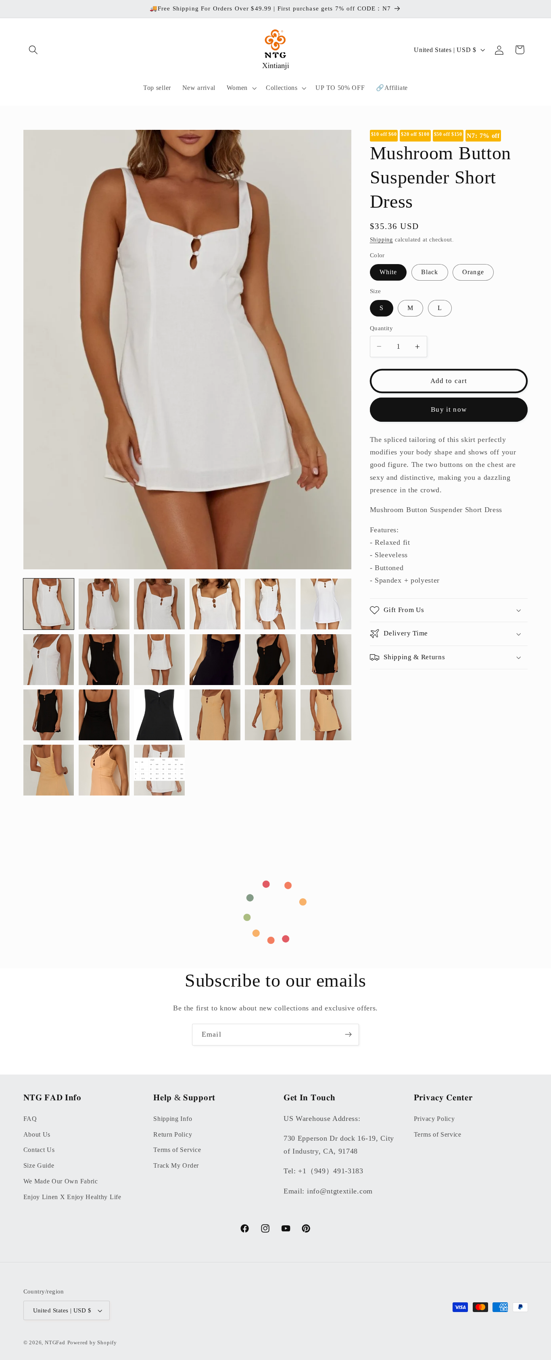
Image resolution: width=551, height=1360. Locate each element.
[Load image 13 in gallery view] (270, 659)
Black (429, 272)
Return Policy (172, 1134)
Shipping (381, 240)
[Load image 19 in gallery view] (270, 714)
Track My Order (176, 1165)
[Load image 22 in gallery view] (104, 770)
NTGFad (55, 1342)
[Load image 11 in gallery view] (159, 659)
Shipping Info (172, 1118)
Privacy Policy (434, 1118)
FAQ (30, 1118)
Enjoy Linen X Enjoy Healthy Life (72, 1196)
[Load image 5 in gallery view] (159, 604)
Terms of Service (177, 1149)
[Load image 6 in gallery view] (215, 604)
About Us (37, 1134)
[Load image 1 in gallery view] (48, 604)
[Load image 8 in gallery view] (326, 604)
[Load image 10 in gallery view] (104, 659)
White (388, 272)
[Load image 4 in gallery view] (104, 604)
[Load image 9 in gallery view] (48, 659)
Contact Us (39, 1149)
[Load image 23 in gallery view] (159, 770)
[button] (33, 50)
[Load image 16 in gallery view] (104, 714)
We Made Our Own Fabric (60, 1181)
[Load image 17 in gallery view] (159, 714)
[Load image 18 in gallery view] (215, 714)
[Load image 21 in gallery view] (48, 770)
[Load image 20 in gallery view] (326, 714)
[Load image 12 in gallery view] (215, 659)
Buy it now (449, 409)
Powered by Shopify (92, 1342)
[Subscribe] (348, 1035)
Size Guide (38, 1165)
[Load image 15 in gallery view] (48, 714)
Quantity (381, 328)
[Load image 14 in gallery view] (326, 659)
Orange (473, 272)
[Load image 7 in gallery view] (270, 604)
